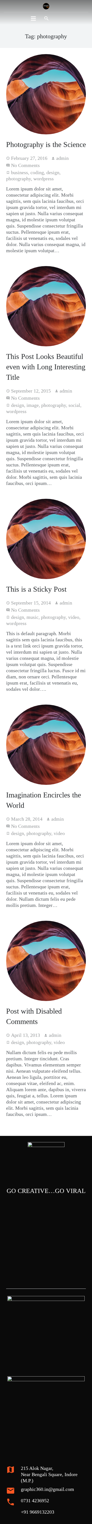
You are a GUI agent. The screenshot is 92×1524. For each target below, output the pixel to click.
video (73, 617)
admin (62, 158)
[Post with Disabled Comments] (46, 961)
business (19, 172)
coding (37, 172)
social (74, 405)
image (32, 405)
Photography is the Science (46, 144)
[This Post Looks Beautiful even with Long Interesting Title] (46, 306)
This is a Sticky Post (36, 589)
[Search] (46, 18)
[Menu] (33, 18)
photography (18, 178)
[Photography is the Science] (46, 94)
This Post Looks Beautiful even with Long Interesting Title (45, 366)
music (32, 617)
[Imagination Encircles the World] (46, 745)
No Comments (25, 165)
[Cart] (59, 18)
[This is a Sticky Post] (46, 539)
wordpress (43, 178)
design (52, 172)
